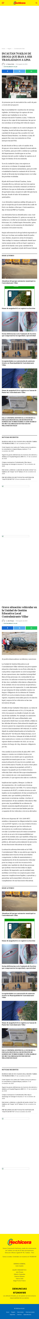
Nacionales (20, 1312)
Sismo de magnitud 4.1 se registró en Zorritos (18, 308)
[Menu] (3, 3)
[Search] (36, 3)
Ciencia (19, 1314)
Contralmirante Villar (10, 66)
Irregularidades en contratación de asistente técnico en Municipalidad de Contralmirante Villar (18, 363)
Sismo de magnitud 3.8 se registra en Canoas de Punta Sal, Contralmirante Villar (19, 391)
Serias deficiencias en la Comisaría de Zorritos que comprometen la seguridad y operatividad (19, 335)
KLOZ (22, 1308)
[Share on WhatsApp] (31, 71)
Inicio (7, 1312)
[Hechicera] (19, 2)
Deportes (12, 1314)
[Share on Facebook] (7, 71)
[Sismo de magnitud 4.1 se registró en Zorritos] (19, 296)
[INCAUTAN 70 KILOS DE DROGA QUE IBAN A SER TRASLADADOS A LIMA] (19, 86)
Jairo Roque (10, 621)
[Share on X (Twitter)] (19, 71)
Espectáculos (27, 1314)
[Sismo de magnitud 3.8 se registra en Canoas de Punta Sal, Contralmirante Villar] (19, 378)
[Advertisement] (19, 27)
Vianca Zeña (10, 64)
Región (13, 1312)
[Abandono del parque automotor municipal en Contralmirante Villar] (19, 269)
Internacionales (30, 1312)
